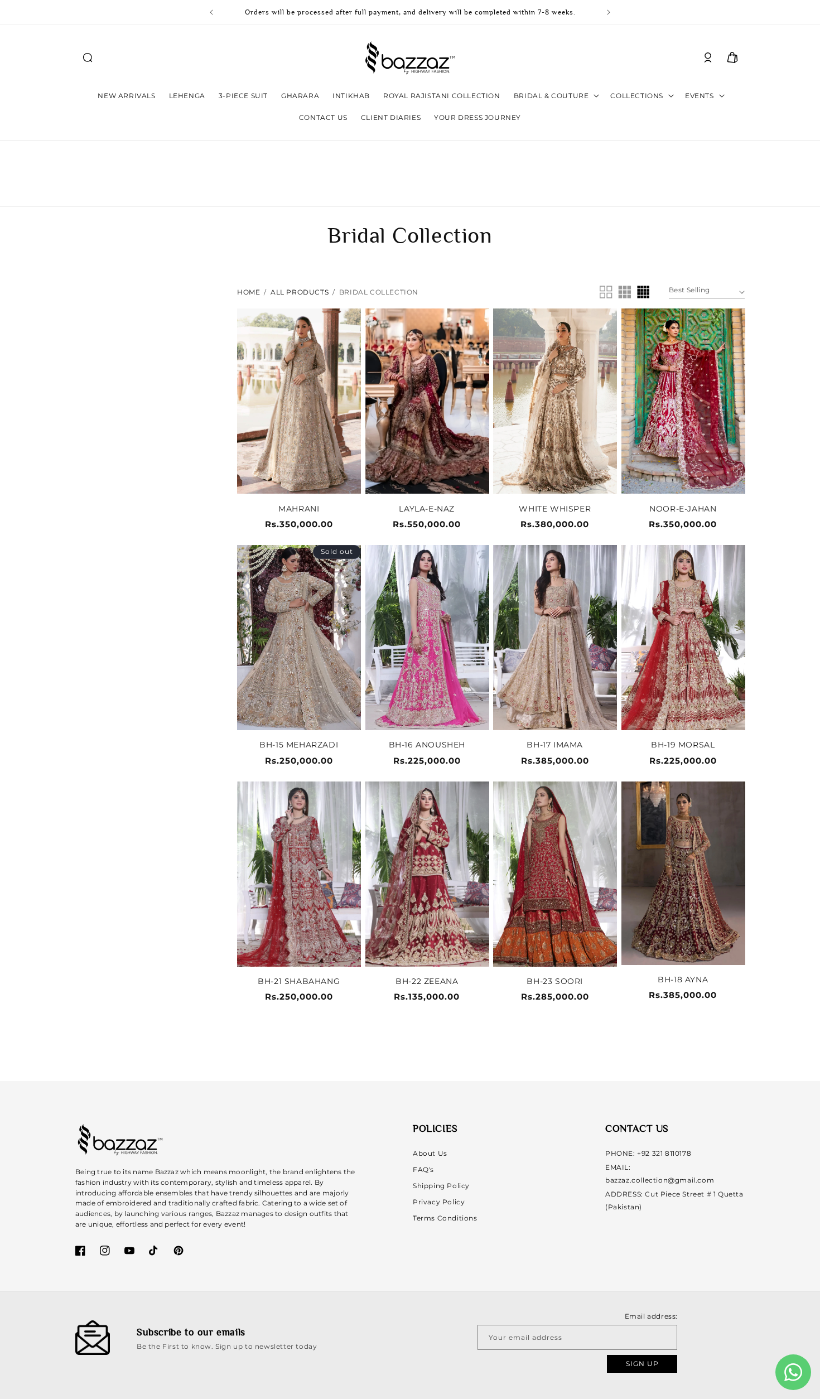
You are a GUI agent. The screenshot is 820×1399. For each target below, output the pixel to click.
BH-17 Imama (555, 745)
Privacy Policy (439, 1201)
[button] (87, 57)
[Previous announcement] (211, 12)
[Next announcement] (608, 12)
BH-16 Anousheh (427, 745)
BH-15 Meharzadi (298, 745)
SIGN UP (642, 1363)
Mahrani (298, 509)
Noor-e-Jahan (682, 509)
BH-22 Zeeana (426, 981)
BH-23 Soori (555, 981)
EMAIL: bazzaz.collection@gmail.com (659, 1173)
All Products (300, 292)
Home (248, 292)
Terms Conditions (445, 1217)
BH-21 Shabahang (299, 981)
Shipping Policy (441, 1185)
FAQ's (423, 1169)
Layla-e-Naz (427, 509)
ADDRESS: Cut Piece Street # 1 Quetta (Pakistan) (674, 1199)
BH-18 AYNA (683, 980)
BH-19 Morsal (683, 745)
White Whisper (555, 509)
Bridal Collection (378, 292)
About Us (430, 1153)
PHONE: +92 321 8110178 (648, 1153)
